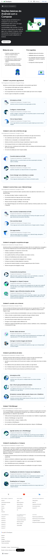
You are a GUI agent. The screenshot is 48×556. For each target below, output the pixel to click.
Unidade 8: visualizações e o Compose (14, 443)
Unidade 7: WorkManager (10, 406)
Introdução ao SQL (15, 375)
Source (2, 506)
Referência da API (20, 521)
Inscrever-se (20, 550)
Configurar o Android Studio (17, 109)
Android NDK (19, 525)
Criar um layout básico (16, 119)
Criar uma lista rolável (16, 221)
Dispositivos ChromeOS (36, 504)
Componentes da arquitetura (18, 272)
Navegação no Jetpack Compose (19, 281)
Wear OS (34, 502)
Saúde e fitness (20, 504)
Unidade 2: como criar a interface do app (15, 131)
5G (17, 509)
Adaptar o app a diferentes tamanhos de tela (22, 291)
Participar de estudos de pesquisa (38, 522)
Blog (2, 509)
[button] (24, 82)
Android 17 (3, 516)
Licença (8, 547)
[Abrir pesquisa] (29, 1)
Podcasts (3, 511)
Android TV (34, 508)
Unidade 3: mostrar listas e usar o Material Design (17, 187)
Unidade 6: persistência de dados (12, 353)
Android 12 (3, 526)
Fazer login (44, 1)
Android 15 (3, 520)
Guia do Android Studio (21, 517)
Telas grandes (35, 500)
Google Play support (36, 520)
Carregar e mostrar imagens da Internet (21, 341)
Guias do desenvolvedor (21, 519)
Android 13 (3, 524)
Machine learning (20, 502)
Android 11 (3, 528)
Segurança (3, 504)
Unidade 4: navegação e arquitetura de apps (16, 242)
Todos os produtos (5, 543)
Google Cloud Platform (5, 541)
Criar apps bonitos (15, 230)
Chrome (2, 537)
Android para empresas (5, 502)
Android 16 (3, 518)
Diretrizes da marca (15, 547)
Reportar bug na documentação (38, 518)
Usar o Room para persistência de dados (21, 385)
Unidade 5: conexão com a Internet (13, 303)
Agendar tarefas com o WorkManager (20, 431)
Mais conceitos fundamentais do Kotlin (20, 211)
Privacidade (19, 508)
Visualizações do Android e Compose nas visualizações (25, 472)
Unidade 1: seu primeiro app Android (13, 80)
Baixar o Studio (19, 523)
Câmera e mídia (20, 506)
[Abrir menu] (2, 1)
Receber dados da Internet (17, 331)
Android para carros (36, 506)
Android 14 (3, 522)
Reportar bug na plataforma (37, 516)
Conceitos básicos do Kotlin (17, 156)
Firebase (3, 539)
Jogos (18, 500)
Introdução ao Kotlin (15, 100)
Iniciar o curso (6, 41)
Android (2, 500)
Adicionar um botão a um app (18, 165)
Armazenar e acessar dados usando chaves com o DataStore (26, 394)
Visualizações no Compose (17, 481)
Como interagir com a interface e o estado (22, 175)
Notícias (2, 508)
